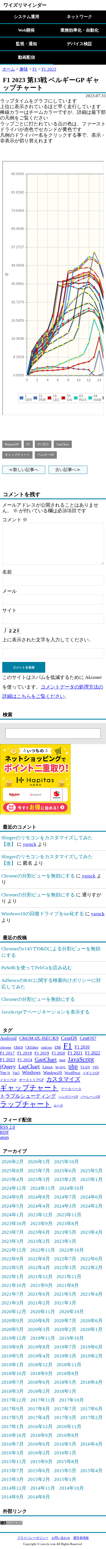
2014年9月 (12, 1497)
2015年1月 (65, 1479)
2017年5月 (12, 1417)
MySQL (60, 1067)
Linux (47, 1067)
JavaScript (81, 1059)
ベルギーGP (46, 454)
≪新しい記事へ (23, 469)
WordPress (72, 1073)
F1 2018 (24, 1053)
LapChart (29, 1066)
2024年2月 (91, 1206)
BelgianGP (12, 444)
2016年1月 (65, 1453)
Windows (31, 1072)
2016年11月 (69, 1426)
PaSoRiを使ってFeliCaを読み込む (36, 967)
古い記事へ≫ (68, 469)
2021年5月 (65, 1294)
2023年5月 (65, 1232)
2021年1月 (65, 1303)
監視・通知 (26, 44)
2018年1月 (65, 1391)
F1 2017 (7, 1053)
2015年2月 (39, 1479)
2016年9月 (41, 1435)
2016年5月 (65, 1444)
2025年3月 (39, 1179)
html (62, 1060)
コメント (14, 519)
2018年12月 (40, 1364)
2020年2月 (65, 1329)
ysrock (29, 844)
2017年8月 (39, 1408)
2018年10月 (13, 1373)
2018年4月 (91, 1382)
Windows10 (52, 1072)
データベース (71, 1089)
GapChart (63, 444)
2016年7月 (12, 1444)
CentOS (69, 1038)
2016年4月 (91, 1444)
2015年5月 (65, 1470)
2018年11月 (69, 1364)
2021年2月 (39, 1303)
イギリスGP (91, 1073)
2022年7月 (65, 1259)
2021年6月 (39, 1294)
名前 (7, 572)
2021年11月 (69, 1276)
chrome (5, 1047)
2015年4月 (91, 1470)
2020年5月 (12, 1329)
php (73, 1066)
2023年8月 (68, 1223)
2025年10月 (66, 1161)
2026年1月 (39, 1161)
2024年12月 (13, 1188)
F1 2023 (49, 69)
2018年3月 (12, 1391)
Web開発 (26, 30)
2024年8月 (39, 1197)
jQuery (8, 1066)
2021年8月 (68, 1285)
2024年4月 (39, 1206)
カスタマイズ (63, 1079)
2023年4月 (91, 1232)
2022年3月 (65, 1267)
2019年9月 (12, 1347)
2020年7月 (65, 1320)
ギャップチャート (17, 454)
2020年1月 (91, 1329)
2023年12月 (40, 1214)
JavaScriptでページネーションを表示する (45, 1012)
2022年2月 (91, 1267)
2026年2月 (12, 1161)
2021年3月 (12, 1303)
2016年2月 (39, 1453)
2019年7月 (65, 1347)
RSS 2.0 (7, 1127)
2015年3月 (12, 1479)
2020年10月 (71, 1311)
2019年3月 (65, 1356)
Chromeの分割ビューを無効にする (38, 876)
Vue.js (5, 1073)
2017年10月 (71, 1400)
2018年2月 (39, 1391)
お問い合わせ (60, 1537)
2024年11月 (42, 1188)
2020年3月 (39, 1329)
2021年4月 (91, 1294)
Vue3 (16, 1073)
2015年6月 (39, 1470)
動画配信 (26, 57)
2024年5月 (12, 1206)
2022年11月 (42, 1250)
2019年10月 (71, 1338)
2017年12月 (13, 1400)
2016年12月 (40, 1426)
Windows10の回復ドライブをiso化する (42, 913)
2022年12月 (13, 1250)
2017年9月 (12, 1408)
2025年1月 (91, 1179)
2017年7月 (65, 1408)
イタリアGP (8, 1080)
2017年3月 (65, 1417)
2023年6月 (39, 1232)
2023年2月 (39, 1241)
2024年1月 (12, 1214)
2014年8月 (39, 1497)
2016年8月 (68, 1435)
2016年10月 (13, 1435)
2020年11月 (42, 1311)
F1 (35, 69)
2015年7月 (12, 1470)
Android (8, 1038)
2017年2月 (91, 1417)
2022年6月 (91, 1259)
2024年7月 (65, 1197)
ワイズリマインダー (25, 5)
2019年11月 (42, 1338)
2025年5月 (91, 1170)
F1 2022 (92, 1053)
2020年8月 (39, 1320)
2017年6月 (91, 1408)
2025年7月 (39, 1170)
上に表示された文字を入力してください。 (48, 639)
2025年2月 (65, 1179)
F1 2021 (75, 1053)
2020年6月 (91, 1320)
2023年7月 (12, 1232)
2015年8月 (68, 1461)
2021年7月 (12, 1294)
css (58, 1047)
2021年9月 (41, 1285)
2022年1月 (12, 1276)
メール (9, 591)
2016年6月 (39, 1444)
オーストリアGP (31, 1080)
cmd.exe (46, 1047)
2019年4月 (39, 1356)
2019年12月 (13, 1338)
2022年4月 (39, 1267)
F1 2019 (41, 1053)
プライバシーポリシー (32, 1537)
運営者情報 (81, 1537)
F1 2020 (58, 1053)
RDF (4, 1132)
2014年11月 (42, 1488)
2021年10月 (13, 1285)
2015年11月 (13, 1461)
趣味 (24, 69)
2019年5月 (12, 1356)
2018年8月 (68, 1373)
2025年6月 (65, 1170)
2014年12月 (13, 1488)
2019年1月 (12, 1364)
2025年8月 (12, 1170)
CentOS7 (88, 1038)
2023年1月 (65, 1241)
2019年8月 (39, 1347)
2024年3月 (65, 1206)
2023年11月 (69, 1214)
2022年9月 (12, 1259)
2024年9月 (12, 1197)
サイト (9, 610)
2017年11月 (42, 1400)
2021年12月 (40, 1276)
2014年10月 (71, 1488)
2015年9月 (41, 1461)
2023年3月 (12, 1241)
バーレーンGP (90, 1096)
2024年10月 (71, 1188)
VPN (95, 1067)
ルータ (58, 1105)
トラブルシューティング (28, 1096)
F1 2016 (82, 1047)
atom (4, 1137)
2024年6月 (91, 1197)
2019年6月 (91, 1347)
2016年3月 (12, 1453)
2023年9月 (41, 1223)
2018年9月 (41, 1373)
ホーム (8, 69)
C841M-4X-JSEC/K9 (39, 1038)
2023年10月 (13, 1223)
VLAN (85, 1067)
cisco (18, 1047)
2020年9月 (12, 1320)
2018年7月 (12, 1382)
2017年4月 (39, 1417)
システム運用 (26, 16)
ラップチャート (25, 1104)
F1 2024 (25, 1059)
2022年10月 (71, 1250)
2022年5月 (12, 1267)
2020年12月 (13, 1311)
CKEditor (31, 1047)
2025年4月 (12, 1179)
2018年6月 (39, 1382)
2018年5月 (65, 1382)
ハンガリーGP (68, 1096)
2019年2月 (91, 1356)
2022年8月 (39, 1259)
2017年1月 (12, 1426)
